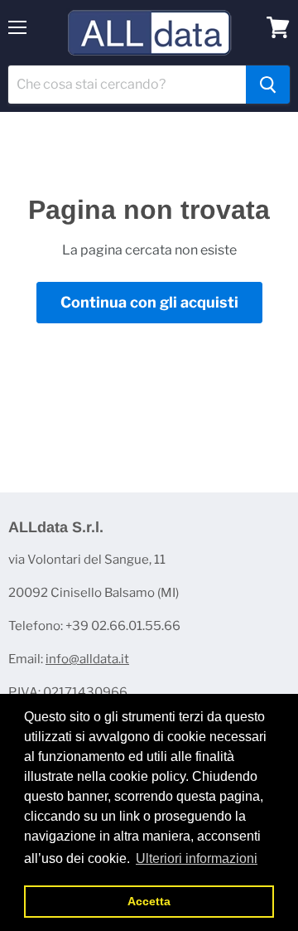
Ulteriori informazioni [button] (196, 858)
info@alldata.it (87, 659)
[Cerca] (268, 84)
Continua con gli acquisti (149, 302)
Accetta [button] (149, 901)
